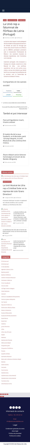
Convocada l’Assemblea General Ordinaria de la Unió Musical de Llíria (14, 107)
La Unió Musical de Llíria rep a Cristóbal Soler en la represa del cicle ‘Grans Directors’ (14, 190)
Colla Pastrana (5, 291)
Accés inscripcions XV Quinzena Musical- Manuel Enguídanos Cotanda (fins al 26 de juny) (20, 244)
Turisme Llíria (22, 20)
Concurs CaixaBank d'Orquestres (10, 296)
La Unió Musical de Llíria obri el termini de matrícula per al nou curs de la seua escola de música (15, 231)
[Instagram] (16, 407)
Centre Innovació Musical (8, 277)
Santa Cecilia (4, 364)
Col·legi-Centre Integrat (7, 288)
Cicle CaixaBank (5, 283)
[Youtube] (19, 407)
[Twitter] (13, 407)
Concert (3, 294)
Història (3, 324)
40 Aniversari (5, 264)
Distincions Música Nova (8, 307)
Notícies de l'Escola (6, 340)
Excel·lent (4, 321)
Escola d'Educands (6, 313)
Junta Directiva (5, 326)
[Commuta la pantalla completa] (3, 394)
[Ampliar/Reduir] (1, 394)
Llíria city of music (12, 20)
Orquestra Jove (5, 345)
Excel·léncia (4, 318)
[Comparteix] (5, 394)
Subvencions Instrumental (8, 375)
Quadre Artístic (5, 354)
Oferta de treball (6, 343)
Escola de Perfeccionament (8, 315)
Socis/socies (4, 370)
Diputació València (6, 305)
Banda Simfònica (7, 181)
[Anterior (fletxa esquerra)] (1, 396)
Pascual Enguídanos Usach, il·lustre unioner (13, 121)
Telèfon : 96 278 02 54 (15, 415)
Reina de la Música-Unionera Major (11, 359)
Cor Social (4, 302)
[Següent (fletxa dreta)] (3, 396)
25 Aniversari (5, 261)
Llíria (5, 20)
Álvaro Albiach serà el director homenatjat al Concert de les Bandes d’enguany (14, 157)
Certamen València (6, 280)
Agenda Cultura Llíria (7, 269)
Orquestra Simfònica (7, 348)
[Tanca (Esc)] (7, 394)
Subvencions (4, 373)
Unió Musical (19, 37)
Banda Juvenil (5, 272)
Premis (3, 351)
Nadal (3, 334)
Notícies (3, 337)
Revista (3, 362)
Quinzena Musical (6, 356)
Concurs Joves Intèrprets (8, 299)
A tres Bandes (5, 267)
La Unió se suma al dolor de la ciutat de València (14, 103)
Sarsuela (3, 367)
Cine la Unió (4, 286)
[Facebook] (10, 407)
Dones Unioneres (6, 310)
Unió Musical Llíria (6, 383)
